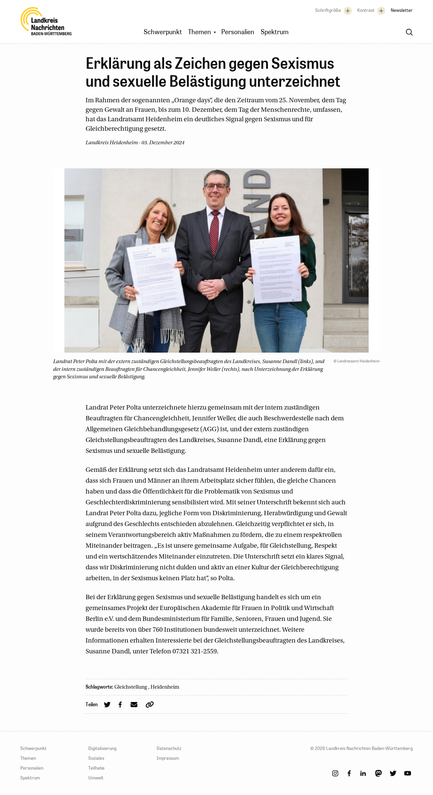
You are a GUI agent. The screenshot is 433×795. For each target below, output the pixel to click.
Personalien (31, 768)
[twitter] (393, 773)
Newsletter (402, 10)
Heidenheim (165, 687)
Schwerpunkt (33, 748)
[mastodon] (378, 773)
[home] (46, 23)
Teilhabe (96, 768)
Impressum (168, 758)
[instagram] (335, 773)
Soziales (96, 758)
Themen (28, 758)
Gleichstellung (131, 687)
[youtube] (408, 773)
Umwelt (96, 777)
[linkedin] (363, 773)
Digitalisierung (102, 748)
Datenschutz (169, 748)
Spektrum (30, 777)
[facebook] (349, 773)
